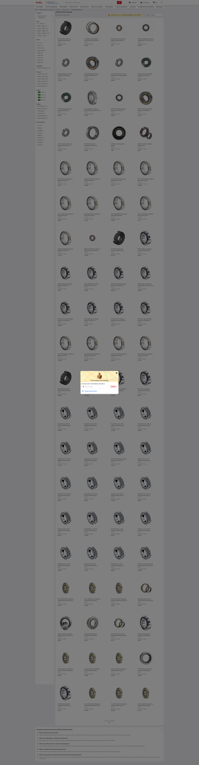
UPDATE (113, 386)
